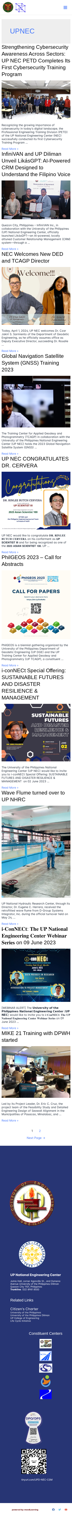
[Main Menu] (65, 7)
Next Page (36, 1138)
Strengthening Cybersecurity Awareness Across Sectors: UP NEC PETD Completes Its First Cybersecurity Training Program (36, 60)
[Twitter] (59, 1509)
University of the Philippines (25, 1312)
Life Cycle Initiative (20, 1320)
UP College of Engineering (24, 1318)
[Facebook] (53, 1509)
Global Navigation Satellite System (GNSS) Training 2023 (33, 362)
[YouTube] (66, 1509)
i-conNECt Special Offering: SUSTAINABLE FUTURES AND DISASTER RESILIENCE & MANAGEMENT (34, 684)
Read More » (10, 148)
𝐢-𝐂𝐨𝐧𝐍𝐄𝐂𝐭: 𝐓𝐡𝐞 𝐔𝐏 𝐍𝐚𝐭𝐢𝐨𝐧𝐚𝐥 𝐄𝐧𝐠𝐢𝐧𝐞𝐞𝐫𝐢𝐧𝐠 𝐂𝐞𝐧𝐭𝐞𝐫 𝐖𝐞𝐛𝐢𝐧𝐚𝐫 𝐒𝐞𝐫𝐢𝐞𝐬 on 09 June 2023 (35, 935)
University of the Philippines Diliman (30, 1315)
